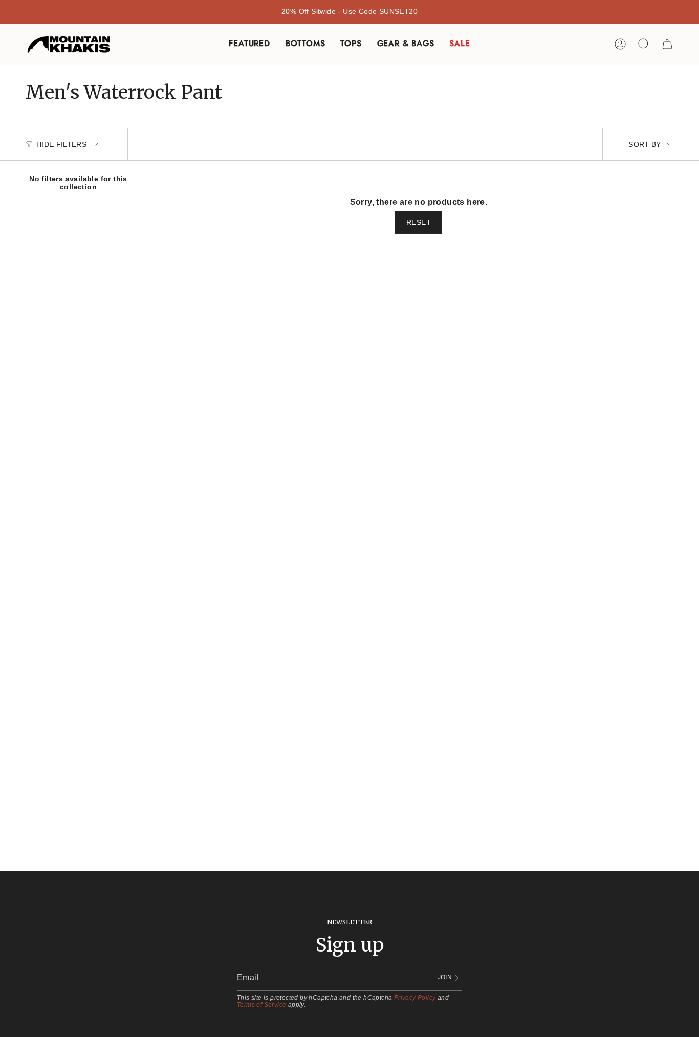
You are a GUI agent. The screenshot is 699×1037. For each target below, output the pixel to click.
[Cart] (667, 44)
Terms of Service (261, 1004)
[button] (249, 44)
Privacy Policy (415, 997)
